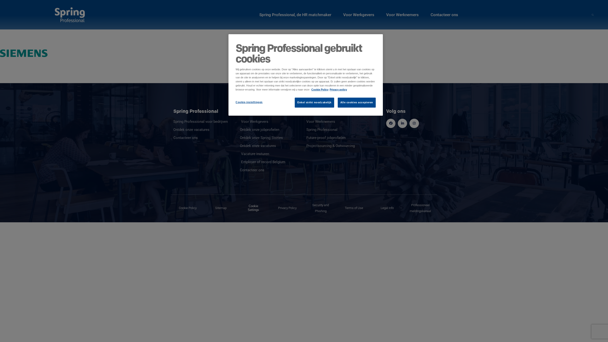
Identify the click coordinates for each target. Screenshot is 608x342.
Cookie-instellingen (249, 102)
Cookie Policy (319, 89)
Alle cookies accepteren (356, 102)
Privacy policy (338, 89)
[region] (305, 75)
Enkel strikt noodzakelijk (314, 102)
